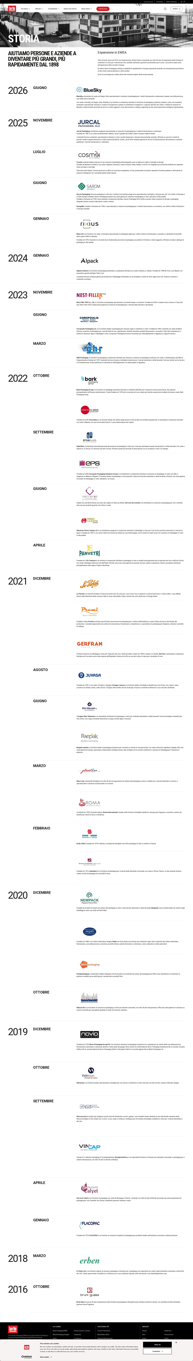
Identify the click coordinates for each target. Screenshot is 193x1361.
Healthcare (167, 1331)
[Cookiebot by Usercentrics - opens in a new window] (26, 1357)
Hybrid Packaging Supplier (61, 1334)
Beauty (144, 1331)
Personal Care (168, 1334)
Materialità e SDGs (103, 1334)
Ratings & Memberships (105, 1338)
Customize (156, 1351)
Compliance (77, 1338)
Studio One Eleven (70, 9)
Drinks (144, 1338)
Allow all (157, 1345)
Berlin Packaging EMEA (60, 1331)
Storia (55, 1338)
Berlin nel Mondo (171, 2)
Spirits (166, 1338)
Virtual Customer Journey (82, 1331)
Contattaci (159, 2)
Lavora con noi (148, 2)
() (182, 2)
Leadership (77, 1334)
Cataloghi (103, 9)
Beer (143, 1334)
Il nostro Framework (104, 1331)
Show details (44, 1357)
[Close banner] (176, 1342)
